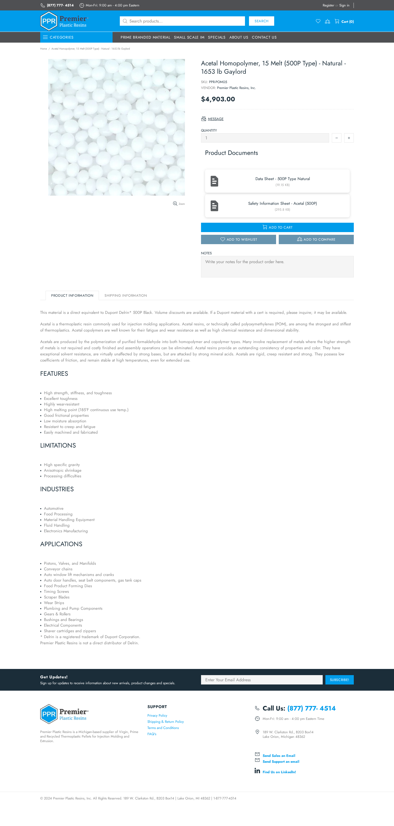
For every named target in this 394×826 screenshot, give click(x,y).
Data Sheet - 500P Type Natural (282, 179)
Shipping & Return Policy (165, 721)
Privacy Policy (157, 715)
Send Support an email (281, 761)
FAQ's (151, 734)
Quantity (209, 130)
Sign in (344, 5)
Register (328, 5)
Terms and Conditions (163, 727)
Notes (206, 253)
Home (43, 49)
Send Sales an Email (279, 755)
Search (262, 21)
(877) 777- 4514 (60, 5)
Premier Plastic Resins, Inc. (236, 87)
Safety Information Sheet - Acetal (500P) (282, 203)
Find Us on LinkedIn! (279, 772)
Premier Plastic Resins (64, 21)
